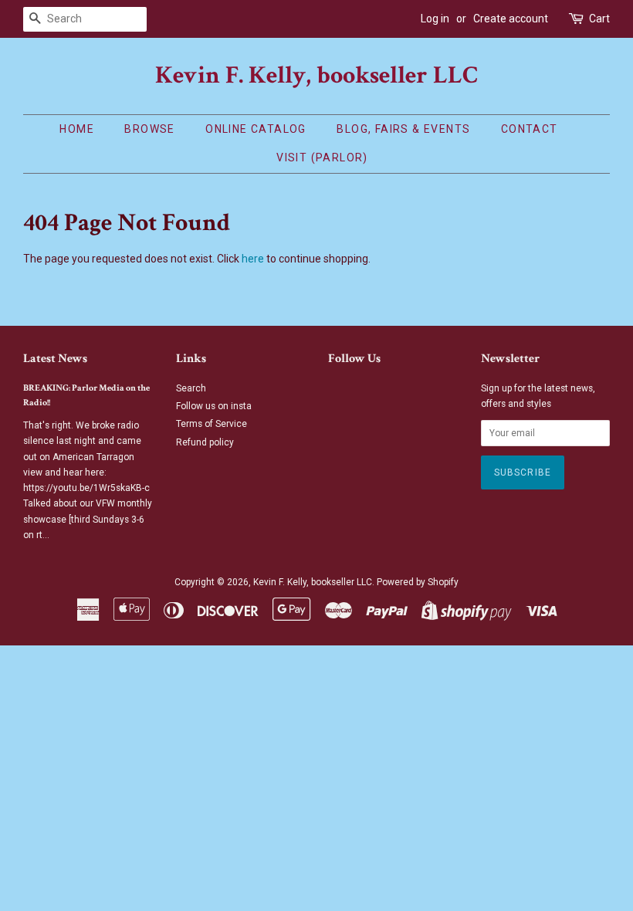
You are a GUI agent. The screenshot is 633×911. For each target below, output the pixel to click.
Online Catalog (255, 129)
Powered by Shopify (418, 582)
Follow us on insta (214, 406)
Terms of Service (211, 423)
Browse (149, 129)
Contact (529, 129)
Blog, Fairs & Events (403, 129)
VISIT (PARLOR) (322, 157)
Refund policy (205, 442)
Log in (435, 18)
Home (76, 129)
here (253, 258)
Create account (510, 18)
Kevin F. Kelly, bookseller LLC (316, 75)
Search (191, 388)
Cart (599, 18)
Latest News (55, 359)
